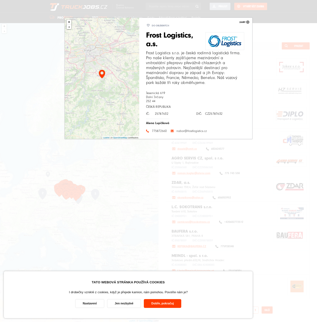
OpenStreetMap (120, 137)
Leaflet (106, 137)
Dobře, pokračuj (162, 303)
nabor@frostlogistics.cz (191, 131)
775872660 (159, 131)
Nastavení (90, 303)
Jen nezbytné (124, 303)
